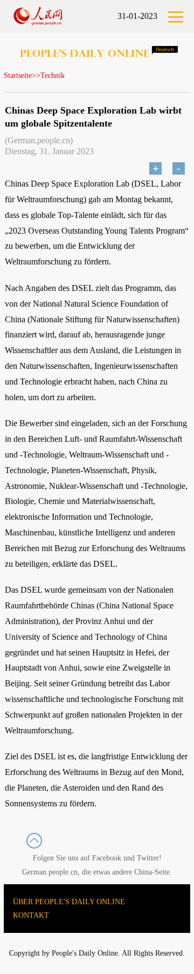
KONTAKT (31, 915)
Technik (52, 75)
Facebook (106, 858)
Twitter (148, 858)
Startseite (18, 75)
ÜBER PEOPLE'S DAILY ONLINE (69, 902)
